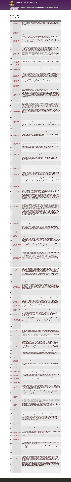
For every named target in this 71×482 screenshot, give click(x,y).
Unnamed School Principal (15, 364)
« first (24, 474)
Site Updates (59, 1)
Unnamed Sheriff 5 (16, 180)
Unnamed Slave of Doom (17, 64)
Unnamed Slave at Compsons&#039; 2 (16, 81)
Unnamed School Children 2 (15, 405)
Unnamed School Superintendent (15, 361)
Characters (35, 7)
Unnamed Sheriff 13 (16, 206)
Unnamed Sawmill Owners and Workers (16, 428)
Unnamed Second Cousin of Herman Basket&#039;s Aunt (16, 338)
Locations (31, 7)
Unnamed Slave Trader (16, 44)
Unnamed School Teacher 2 (15, 353)
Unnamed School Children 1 (15, 409)
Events (52, 7)
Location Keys (25, 7)
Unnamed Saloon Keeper (17, 432)
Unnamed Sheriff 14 (16, 201)
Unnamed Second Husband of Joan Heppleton (15, 331)
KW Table (11, 9)
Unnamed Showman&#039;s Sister (16, 129)
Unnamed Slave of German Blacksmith (16, 62)
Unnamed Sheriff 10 (16, 223)
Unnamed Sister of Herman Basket (16, 117)
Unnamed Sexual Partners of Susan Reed (16, 232)
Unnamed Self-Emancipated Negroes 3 (16, 287)
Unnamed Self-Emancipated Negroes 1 (16, 297)
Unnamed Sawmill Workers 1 (16, 424)
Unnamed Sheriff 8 (16, 163)
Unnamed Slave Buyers (16, 69)
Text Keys (20, 7)
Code (11, 20)
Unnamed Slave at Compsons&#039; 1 (16, 86)
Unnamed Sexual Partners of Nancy (15, 236)
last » (49, 474)
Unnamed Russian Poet (16, 458)
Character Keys (41, 7)
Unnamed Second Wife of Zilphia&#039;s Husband (17, 320)
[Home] (12, 3)
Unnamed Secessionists (16, 342)
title (13, 20)
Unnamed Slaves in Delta (17, 28)
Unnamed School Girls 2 (16, 367)
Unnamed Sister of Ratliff (16, 111)
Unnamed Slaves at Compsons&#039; (16, 37)
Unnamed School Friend (16, 382)
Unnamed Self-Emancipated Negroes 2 (16, 293)
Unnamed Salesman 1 (16, 439)
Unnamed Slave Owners (16, 49)
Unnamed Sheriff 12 (16, 212)
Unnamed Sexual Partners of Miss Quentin (16, 240)
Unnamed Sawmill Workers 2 (16, 418)
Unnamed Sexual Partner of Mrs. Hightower (17, 245)
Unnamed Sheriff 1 (16, 227)
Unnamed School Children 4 (15, 397)
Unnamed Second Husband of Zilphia (16, 326)
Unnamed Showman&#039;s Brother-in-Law (16, 132)
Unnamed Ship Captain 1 (17, 154)
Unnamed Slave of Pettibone (16, 54)
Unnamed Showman (16, 135)
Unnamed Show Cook (16, 139)
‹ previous (27, 474)
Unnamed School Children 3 (15, 401)
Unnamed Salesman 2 (16, 435)
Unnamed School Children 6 (15, 387)
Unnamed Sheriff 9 (16, 158)
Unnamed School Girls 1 (16, 371)
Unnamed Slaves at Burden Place (16, 41)
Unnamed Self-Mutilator (16, 277)
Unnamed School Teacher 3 (15, 350)
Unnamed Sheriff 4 (16, 186)
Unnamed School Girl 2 (16, 375)
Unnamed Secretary (16, 314)
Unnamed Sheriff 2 (16, 196)
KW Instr (16, 9)
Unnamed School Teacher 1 (15, 357)
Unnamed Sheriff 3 (16, 191)
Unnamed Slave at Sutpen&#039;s (16, 76)
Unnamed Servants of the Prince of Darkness (17, 258)
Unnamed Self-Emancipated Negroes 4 (16, 282)
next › (46, 474)
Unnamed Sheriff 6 (16, 174)
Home (11, 7)
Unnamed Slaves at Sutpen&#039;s (16, 33)
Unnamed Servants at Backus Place (16, 270)
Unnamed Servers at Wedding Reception (16, 253)
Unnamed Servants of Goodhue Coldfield (16, 264)
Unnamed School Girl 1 (16, 378)
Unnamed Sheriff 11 (16, 218)
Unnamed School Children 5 (15, 392)
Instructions (15, 7)
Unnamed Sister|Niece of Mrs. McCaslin (17, 95)
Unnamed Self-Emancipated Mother (16, 302)
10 (42, 474)
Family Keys (47, 7)
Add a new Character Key (14, 18)
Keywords (55, 7)
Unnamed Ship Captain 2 (17, 150)
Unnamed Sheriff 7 (16, 168)
